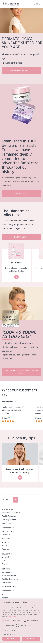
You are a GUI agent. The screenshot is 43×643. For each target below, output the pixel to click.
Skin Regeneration (9, 519)
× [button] (40, 601)
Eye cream (6, 542)
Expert (4, 564)
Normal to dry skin (9, 575)
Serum (4, 545)
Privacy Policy (12, 617)
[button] (21, 634)
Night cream (6, 538)
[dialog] (21, 621)
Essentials (6, 557)
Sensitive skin (7, 572)
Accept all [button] (11, 639)
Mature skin (6, 583)
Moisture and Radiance (11, 512)
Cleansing (5, 549)
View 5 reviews (8, 401)
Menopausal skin (8, 527)
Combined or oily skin (10, 579)
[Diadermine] (11, 4)
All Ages (5, 598)
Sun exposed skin (9, 586)
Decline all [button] (31, 639)
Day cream (6, 534)
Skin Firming (6, 523)
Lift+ (3, 560)
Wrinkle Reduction (9, 516)
